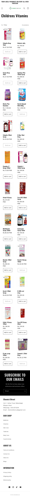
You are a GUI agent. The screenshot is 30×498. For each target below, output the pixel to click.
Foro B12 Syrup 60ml (22, 323)
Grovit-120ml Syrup (7, 292)
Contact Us (6, 454)
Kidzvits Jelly (21, 43)
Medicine (5, 420)
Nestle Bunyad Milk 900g (22, 104)
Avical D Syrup (7, 197)
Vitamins (5, 424)
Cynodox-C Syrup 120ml (6, 167)
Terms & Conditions (8, 450)
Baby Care (6, 435)
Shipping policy (7, 476)
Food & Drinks (7, 439)
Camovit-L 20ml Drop (22, 354)
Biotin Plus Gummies (6, 104)
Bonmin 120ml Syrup (7, 260)
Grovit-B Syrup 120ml (22, 260)
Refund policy (7, 480)
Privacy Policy (7, 472)
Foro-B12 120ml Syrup (22, 198)
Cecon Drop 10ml (6, 73)
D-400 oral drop (21, 292)
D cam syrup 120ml (6, 354)
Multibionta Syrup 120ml (6, 229)
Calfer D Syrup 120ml (7, 323)
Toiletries (5, 431)
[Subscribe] (25, 391)
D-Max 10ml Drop (21, 136)
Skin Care (6, 427)
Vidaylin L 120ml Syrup (21, 167)
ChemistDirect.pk (17, 494)
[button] (2, 8)
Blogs (4, 461)
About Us (5, 457)
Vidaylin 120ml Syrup (7, 136)
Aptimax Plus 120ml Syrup (21, 73)
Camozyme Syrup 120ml (21, 229)
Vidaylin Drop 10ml (7, 44)
